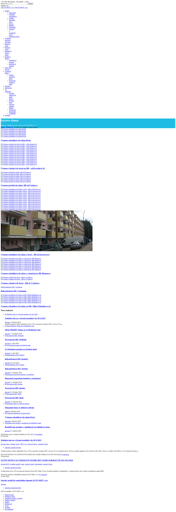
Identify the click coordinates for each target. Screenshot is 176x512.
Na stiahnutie (9, 509)
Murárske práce (12, 21)
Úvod (7, 506)
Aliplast (12, 444)
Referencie (9, 127)
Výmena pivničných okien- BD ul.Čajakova (19, 185)
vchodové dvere (43, 444)
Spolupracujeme (14, 36)
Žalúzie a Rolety (10, 500)
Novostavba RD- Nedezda (15, 340)
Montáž (11, 25)
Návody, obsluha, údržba (11, 106)
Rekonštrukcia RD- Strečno (16, 369)
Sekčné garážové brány (12, 77)
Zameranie (12, 13)
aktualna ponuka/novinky (13, 447)
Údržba (11, 18)
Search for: (4, 3)
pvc (25, 444)
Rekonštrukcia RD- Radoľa (16, 359)
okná (22, 464)
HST (22, 444)
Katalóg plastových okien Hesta (12, 96)
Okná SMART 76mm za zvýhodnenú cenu (23, 330)
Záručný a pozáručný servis (12, 32)
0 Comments (38, 434)
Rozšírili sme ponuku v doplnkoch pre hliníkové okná (27, 427)
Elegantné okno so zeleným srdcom (19, 408)
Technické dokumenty (12, 111)
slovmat (7, 322)
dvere (18, 444)
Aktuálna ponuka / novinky (14, 498)
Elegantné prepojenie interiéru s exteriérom (23, 378)
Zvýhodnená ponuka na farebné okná (21, 349)
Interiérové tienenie (12, 65)
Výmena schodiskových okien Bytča (16, 140)
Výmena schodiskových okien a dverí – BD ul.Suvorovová (25, 255)
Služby (7, 502)
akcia (8, 444)
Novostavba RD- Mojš (14, 398)
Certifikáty (12, 113)
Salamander (38, 464)
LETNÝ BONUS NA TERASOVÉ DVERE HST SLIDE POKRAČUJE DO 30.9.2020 (37, 460)
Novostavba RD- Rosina (15, 388)
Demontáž (12, 27)
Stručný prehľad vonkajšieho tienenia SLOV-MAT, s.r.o (24, 480)
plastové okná (29, 464)
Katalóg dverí (11, 101)
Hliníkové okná (10, 496)
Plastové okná (9, 495)
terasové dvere (32, 444)
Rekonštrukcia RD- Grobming (13, 291)
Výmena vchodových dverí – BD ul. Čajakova (20, 283)
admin (7, 411)
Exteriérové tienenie (12, 61)
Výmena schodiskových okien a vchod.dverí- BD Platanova (25, 273)
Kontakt (7, 507)
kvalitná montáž (15, 464)
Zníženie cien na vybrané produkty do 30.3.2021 (25, 318)
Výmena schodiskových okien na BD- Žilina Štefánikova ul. (26, 306)
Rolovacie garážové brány (12, 82)
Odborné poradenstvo (13, 15)
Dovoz (11, 24)
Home (3, 127)
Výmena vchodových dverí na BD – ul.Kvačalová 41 (23, 168)
